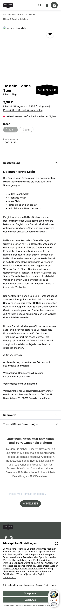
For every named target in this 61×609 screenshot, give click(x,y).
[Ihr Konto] (47, 5)
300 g (28, 130)
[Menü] (32, 5)
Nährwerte (9, 414)
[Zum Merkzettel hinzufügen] (50, 34)
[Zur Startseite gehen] (8, 5)
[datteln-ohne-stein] (30, 53)
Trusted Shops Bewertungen (21, 424)
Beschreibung (11, 162)
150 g (12, 130)
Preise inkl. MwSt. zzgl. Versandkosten (22, 110)
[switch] (54, 604)
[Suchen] (40, 5)
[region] (30, 53)
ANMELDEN (30, 503)
